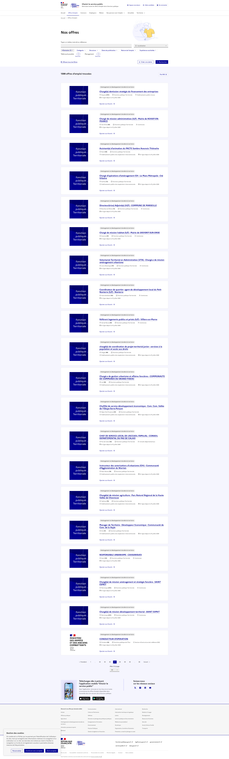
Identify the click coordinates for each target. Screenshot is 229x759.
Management (89, 54)
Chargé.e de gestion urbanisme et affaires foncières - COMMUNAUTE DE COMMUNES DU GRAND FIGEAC (132, 377)
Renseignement (146, 715)
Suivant (146, 662)
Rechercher (163, 62)
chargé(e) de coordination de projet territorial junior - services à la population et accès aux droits (130, 348)
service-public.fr (120, 746)
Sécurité (144, 722)
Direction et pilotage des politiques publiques (99, 719)
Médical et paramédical (121, 722)
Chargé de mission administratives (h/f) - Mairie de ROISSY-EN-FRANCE (129, 120)
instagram (140, 688)
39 (125, 662)
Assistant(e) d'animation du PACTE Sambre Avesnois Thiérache (129, 148)
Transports (145, 728)
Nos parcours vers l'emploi (115, 13)
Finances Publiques (93, 728)
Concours (83, 13)
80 (139, 662)
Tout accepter (52, 751)
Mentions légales (111, 753)
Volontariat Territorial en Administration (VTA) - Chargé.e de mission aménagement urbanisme (131, 261)
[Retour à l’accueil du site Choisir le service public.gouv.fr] (80, 745)
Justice (116, 715)
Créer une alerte (146, 62)
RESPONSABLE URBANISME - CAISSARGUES (120, 554)
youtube (150, 688)
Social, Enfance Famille (148, 725)
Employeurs (92, 13)
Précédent (84, 662)
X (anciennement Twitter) (135, 688)
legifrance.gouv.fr (140, 742)
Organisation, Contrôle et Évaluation (124, 728)
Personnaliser (16, 751)
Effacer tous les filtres (70, 62)
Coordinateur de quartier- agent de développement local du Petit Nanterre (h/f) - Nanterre (130, 291)
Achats (62, 712)
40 (130, 662)
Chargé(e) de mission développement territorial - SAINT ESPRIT (129, 611)
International (118, 709)
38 (120, 662)
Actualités (131, 13)
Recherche (145, 709)
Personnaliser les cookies (97, 753)
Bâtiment (63, 730)
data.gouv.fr (133, 746)
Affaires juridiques (65, 715)
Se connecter (163, 5)
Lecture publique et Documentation (124, 719)
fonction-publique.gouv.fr (123, 742)
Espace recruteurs (134, 5)
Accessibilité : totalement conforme (79, 753)
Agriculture (64, 719)
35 (105, 662)
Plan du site (64, 753)
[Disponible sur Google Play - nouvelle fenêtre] (98, 698)
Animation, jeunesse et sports (68, 727)
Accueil (63, 13)
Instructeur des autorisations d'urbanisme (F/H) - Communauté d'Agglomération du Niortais (129, 467)
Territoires (140, 13)
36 (110, 662)
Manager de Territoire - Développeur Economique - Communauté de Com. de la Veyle (131, 526)
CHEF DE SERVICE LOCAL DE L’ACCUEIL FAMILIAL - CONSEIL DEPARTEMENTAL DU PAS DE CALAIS (128, 437)
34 (100, 662)
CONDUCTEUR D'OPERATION (113, 639)
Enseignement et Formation (95, 722)
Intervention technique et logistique (124, 712)
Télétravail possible (67, 54)
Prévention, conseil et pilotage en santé (125, 731)
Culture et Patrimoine (93, 712)
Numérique (118, 725)
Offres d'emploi (73, 13)
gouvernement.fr (155, 742)
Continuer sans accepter (34, 751)
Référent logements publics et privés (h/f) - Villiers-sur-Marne (128, 319)
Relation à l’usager (147, 712)
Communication (92, 709)
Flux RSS (162, 74)
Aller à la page (114, 666)
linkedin (145, 688)
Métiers (101, 13)
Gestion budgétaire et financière (96, 731)
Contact (120, 753)
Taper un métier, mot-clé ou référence (74, 42)
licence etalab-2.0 (95, 756)
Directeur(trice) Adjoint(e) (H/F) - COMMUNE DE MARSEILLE (128, 205)
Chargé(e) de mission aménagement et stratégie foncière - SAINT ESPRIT (130, 583)
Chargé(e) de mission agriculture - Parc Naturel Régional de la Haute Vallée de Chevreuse (131, 496)
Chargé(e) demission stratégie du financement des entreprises (128, 91)
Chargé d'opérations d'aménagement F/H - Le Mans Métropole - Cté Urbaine (131, 177)
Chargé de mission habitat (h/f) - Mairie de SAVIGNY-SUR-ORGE (129, 232)
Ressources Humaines (147, 719)
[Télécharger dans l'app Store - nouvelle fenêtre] (84, 698)
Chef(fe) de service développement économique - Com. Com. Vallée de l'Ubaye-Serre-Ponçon (131, 407)
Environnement (92, 725)
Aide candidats (149, 5)
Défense (90, 715)
